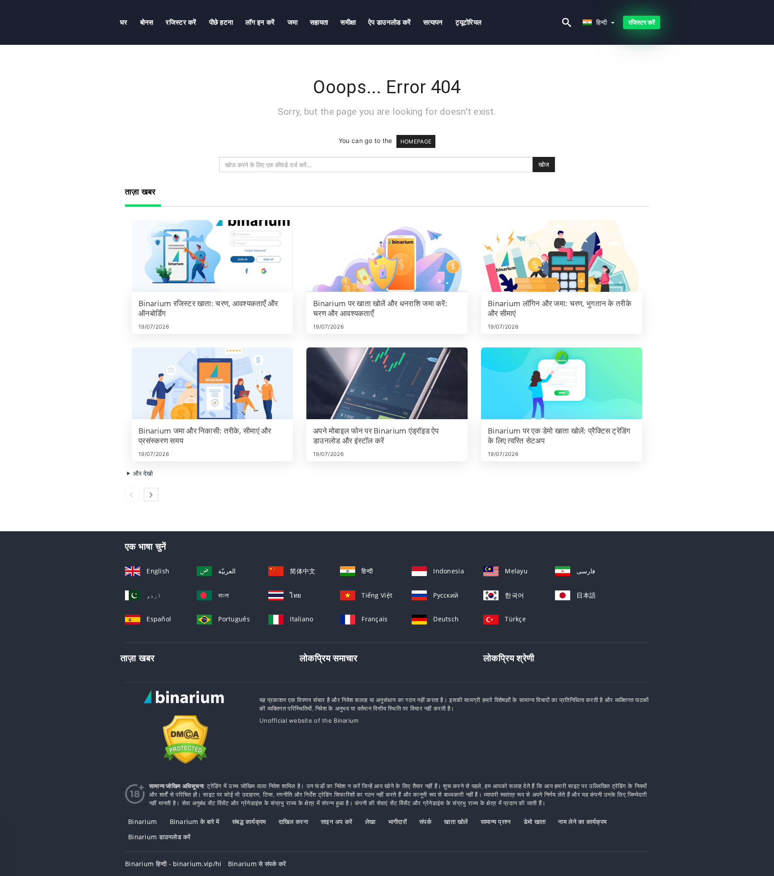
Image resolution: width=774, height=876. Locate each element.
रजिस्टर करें (181, 22)
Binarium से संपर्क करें (257, 863)
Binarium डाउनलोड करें (159, 837)
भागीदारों (397, 821)
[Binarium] (185, 705)
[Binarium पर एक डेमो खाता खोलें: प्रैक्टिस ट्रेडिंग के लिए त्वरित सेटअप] (561, 383)
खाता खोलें (456, 821)
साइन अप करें (337, 821)
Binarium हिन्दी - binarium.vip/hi (173, 863)
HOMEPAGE (415, 141)
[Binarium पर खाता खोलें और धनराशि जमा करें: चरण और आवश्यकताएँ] (387, 256)
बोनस (147, 22)
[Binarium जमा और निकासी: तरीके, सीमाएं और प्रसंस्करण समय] (212, 383)
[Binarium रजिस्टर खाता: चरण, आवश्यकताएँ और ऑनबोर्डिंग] (212, 256)
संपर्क (425, 821)
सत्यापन (433, 22)
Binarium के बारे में (194, 821)
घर (124, 22)
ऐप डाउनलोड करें (389, 22)
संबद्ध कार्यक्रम (249, 821)
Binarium (142, 821)
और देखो (142, 473)
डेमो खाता (535, 821)
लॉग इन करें (260, 22)
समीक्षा (348, 22)
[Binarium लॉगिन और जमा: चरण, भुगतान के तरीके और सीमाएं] (561, 256)
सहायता (319, 22)
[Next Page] (151, 494)
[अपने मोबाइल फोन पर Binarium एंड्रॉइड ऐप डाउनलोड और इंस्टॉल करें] (387, 383)
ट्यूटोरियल (469, 22)
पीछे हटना (221, 22)
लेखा (370, 821)
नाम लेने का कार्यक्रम (582, 821)
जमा (293, 22)
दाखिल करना (293, 821)
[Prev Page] (132, 494)
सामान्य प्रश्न (496, 821)
